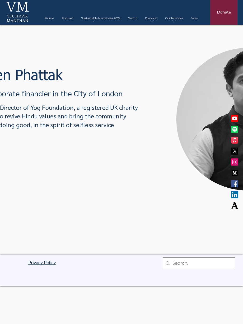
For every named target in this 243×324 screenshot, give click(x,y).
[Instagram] (234, 162)
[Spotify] (234, 129)
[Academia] (234, 205)
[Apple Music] (234, 140)
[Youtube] (234, 118)
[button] (100, 18)
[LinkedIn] (234, 194)
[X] (234, 151)
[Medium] (234, 172)
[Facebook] (234, 183)
